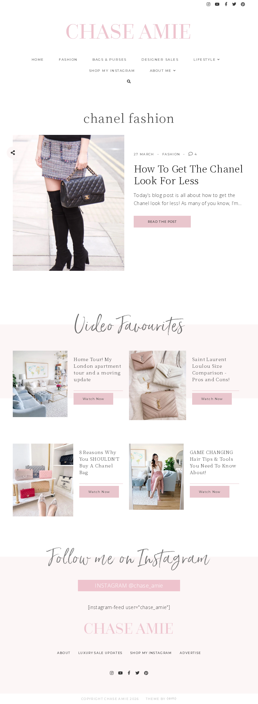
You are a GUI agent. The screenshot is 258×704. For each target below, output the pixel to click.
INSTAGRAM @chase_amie (129, 585)
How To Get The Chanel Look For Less (189, 174)
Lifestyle (205, 59)
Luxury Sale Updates (100, 653)
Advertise (190, 653)
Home (38, 59)
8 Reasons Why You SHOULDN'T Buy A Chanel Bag (99, 462)
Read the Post (162, 221)
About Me (161, 70)
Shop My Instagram (112, 70)
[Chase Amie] (129, 633)
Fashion (68, 59)
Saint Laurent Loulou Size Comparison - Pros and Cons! (210, 369)
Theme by (156, 699)
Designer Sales (159, 59)
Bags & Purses (109, 59)
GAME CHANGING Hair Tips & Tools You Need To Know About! (213, 462)
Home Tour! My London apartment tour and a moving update (97, 369)
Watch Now (93, 399)
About (64, 653)
